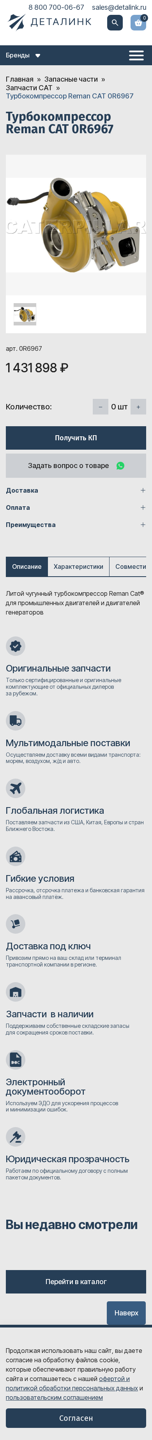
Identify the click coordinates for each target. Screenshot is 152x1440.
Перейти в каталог (76, 1281)
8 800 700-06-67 (56, 7)
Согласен (76, 1418)
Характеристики (78, 566)
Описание (27, 566)
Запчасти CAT (29, 88)
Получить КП (76, 438)
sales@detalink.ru (119, 7)
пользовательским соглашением (54, 1397)
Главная (20, 79)
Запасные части (71, 79)
